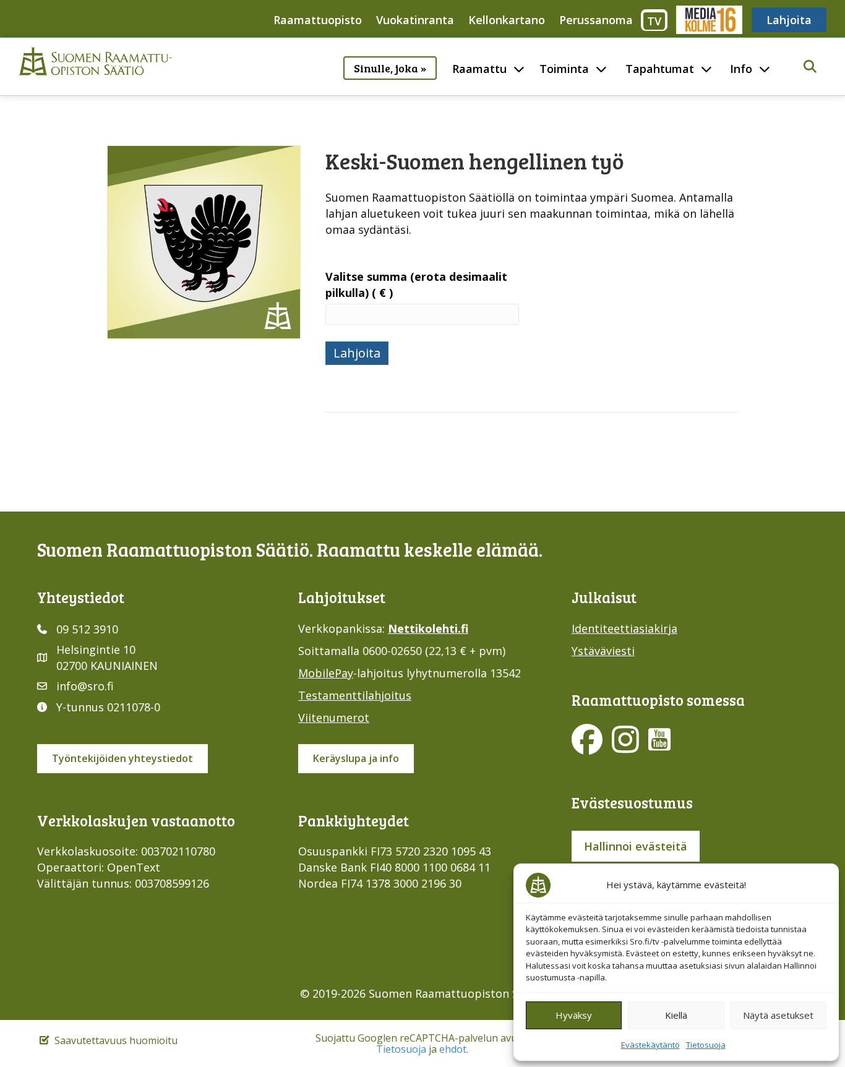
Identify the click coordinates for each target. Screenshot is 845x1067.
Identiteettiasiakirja (624, 628)
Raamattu (479, 68)
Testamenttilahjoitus (354, 695)
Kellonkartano (506, 19)
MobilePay (325, 673)
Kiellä (676, 1015)
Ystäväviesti (603, 650)
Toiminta (564, 68)
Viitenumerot (333, 717)
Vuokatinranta (415, 19)
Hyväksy (573, 1015)
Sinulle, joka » (390, 68)
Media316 (708, 19)
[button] (810, 67)
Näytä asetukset (778, 1015)
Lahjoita (789, 19)
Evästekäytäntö (650, 1044)
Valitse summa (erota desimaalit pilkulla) (416, 284)
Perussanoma (596, 19)
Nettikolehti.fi (428, 628)
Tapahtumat (659, 68)
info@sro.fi (85, 686)
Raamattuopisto (317, 19)
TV (654, 21)
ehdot (452, 1049)
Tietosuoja (706, 1044)
